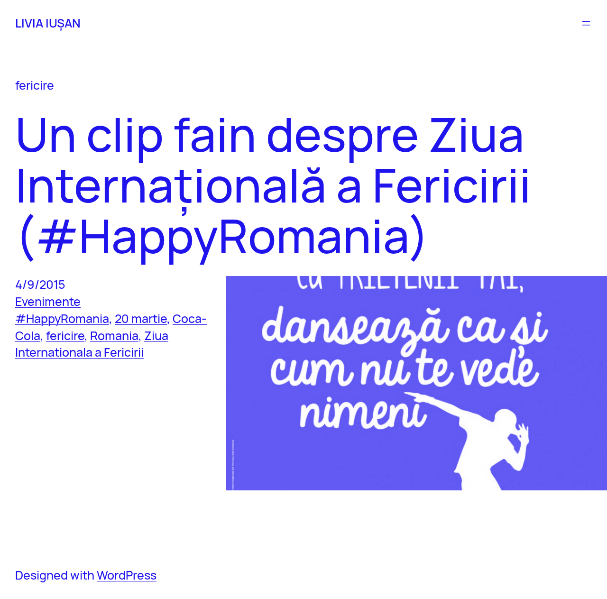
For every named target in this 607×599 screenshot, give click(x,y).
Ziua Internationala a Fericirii (91, 344)
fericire (65, 335)
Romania (114, 335)
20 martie (141, 318)
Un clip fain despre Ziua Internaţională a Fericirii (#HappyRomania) (273, 185)
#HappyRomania (62, 318)
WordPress (126, 575)
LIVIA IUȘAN (48, 23)
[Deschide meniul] (586, 23)
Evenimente (48, 301)
